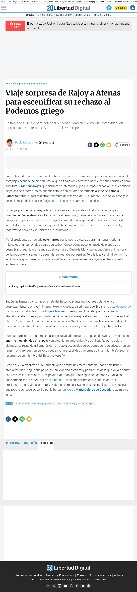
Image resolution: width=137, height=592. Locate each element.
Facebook (48, 586)
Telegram (82, 586)
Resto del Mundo (102, 15)
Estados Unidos (45, 15)
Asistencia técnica (100, 575)
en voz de (87, 389)
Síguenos (125, 145)
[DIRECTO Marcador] (109, 7)
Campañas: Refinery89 (39, 579)
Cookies (81, 575)
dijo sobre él (53, 201)
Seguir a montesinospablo (40, 142)
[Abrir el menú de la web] (23, 8)
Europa (30, 15)
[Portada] (68, 8)
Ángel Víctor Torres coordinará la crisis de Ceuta (33, 2)
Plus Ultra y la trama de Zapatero (68, 2)
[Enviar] (102, 144)
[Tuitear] (96, 144)
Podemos (82, 403)
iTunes (88, 586)
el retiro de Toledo (61, 380)
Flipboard (77, 586)
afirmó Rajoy (14, 321)
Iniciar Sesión (132, 7)
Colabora (121, 7)
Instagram (59, 586)
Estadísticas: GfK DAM (60, 579)
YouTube (65, 586)
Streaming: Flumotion (82, 579)
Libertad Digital (68, 568)
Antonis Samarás (22, 403)
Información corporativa (28, 575)
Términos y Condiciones (60, 575)
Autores (118, 575)
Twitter (53, 586)
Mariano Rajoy (70, 403)
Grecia (59, 403)
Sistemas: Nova (100, 579)
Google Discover (71, 586)
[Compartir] (90, 144)
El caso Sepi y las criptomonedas (97, 2)
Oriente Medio (82, 15)
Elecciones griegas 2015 (42, 403)
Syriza (92, 403)
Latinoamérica (64, 15)
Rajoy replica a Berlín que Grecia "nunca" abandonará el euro (46, 286)
